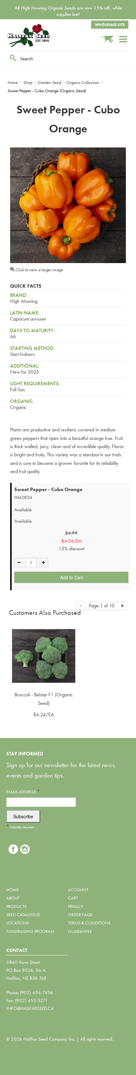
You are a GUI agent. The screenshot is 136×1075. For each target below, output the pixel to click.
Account (78, 889)
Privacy (75, 906)
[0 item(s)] (110, 36)
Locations (17, 923)
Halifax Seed (38, 35)
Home (12, 889)
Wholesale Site (110, 24)
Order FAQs (80, 914)
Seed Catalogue (23, 914)
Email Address (23, 791)
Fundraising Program (30, 931)
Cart (73, 898)
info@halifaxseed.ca (30, 1008)
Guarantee (80, 931)
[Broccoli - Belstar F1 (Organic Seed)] (43, 655)
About (13, 898)
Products (16, 906)
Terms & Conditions (89, 923)
